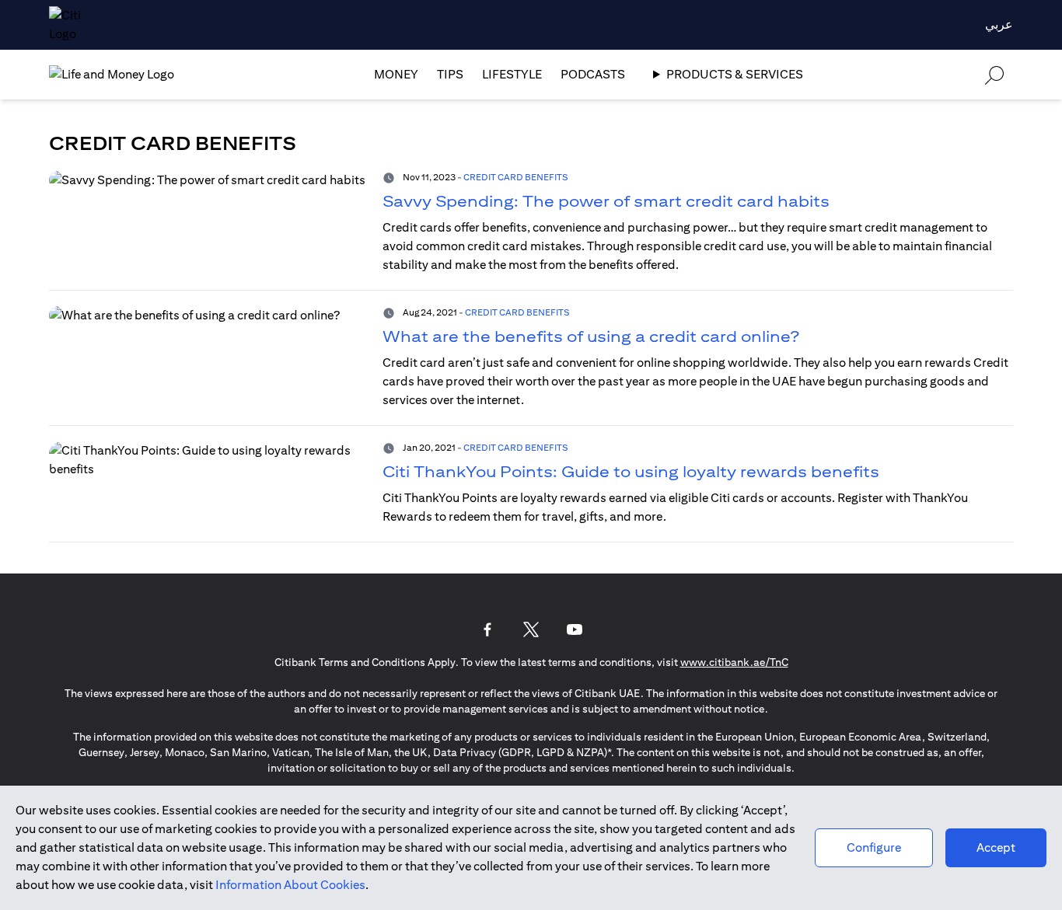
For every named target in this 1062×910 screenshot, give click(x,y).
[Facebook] (487, 629)
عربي (999, 24)
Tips (450, 74)
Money (396, 74)
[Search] (994, 74)
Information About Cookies (290, 884)
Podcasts (593, 74)
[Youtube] (574, 629)
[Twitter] (531, 629)
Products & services (734, 74)
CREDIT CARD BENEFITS (515, 177)
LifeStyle (512, 74)
